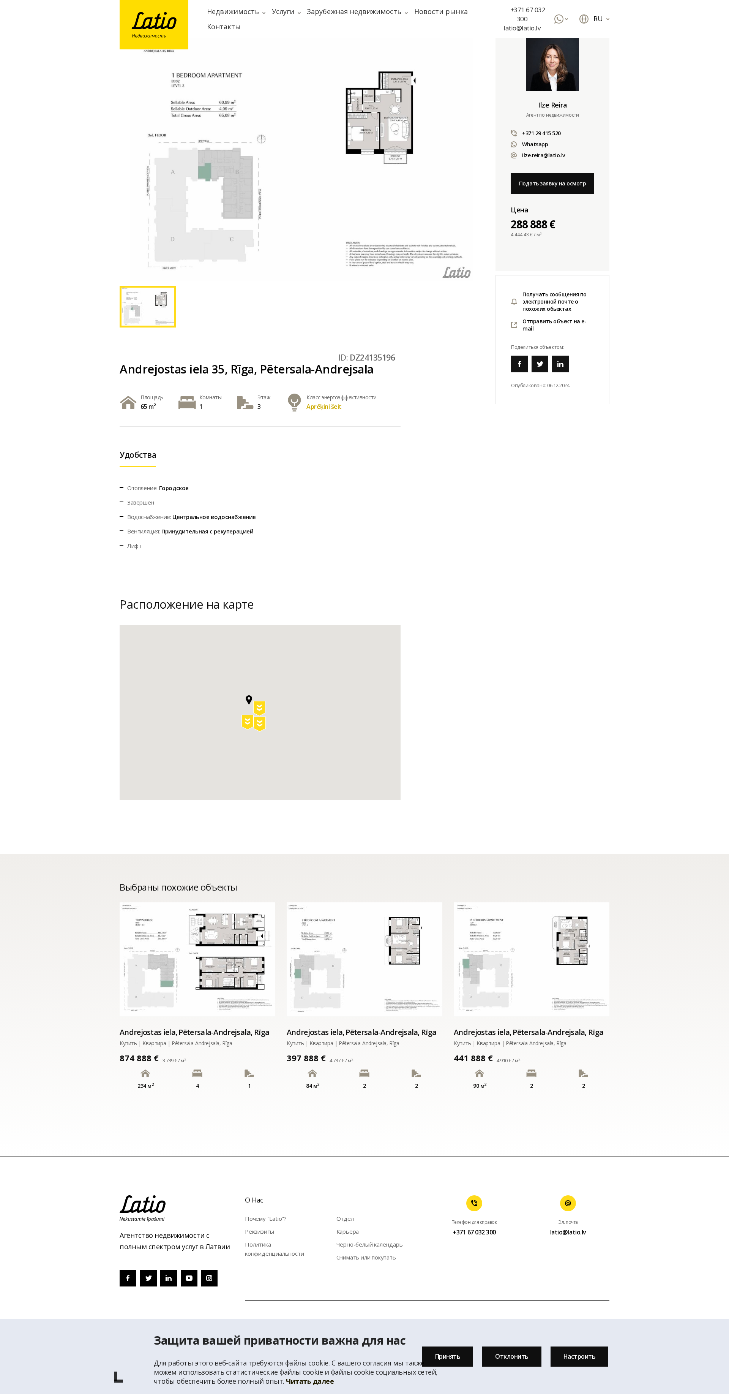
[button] (260, 710)
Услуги (283, 11)
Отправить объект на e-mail (554, 325)
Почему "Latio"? (266, 1218)
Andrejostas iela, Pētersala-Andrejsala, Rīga (194, 1032)
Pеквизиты (259, 1231)
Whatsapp (535, 144)
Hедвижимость (233, 11)
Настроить (579, 1356)
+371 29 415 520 (541, 133)
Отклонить (512, 1356)
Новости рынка (441, 11)
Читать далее (310, 1381)
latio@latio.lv (521, 28)
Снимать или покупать (366, 1257)
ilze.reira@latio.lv (543, 155)
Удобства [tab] (138, 454)
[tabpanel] (302, 159)
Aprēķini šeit (324, 406)
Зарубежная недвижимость (354, 11)
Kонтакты (224, 26)
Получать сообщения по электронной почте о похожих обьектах (554, 301)
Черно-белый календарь (369, 1244)
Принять (448, 1356)
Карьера (347, 1231)
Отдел (345, 1218)
